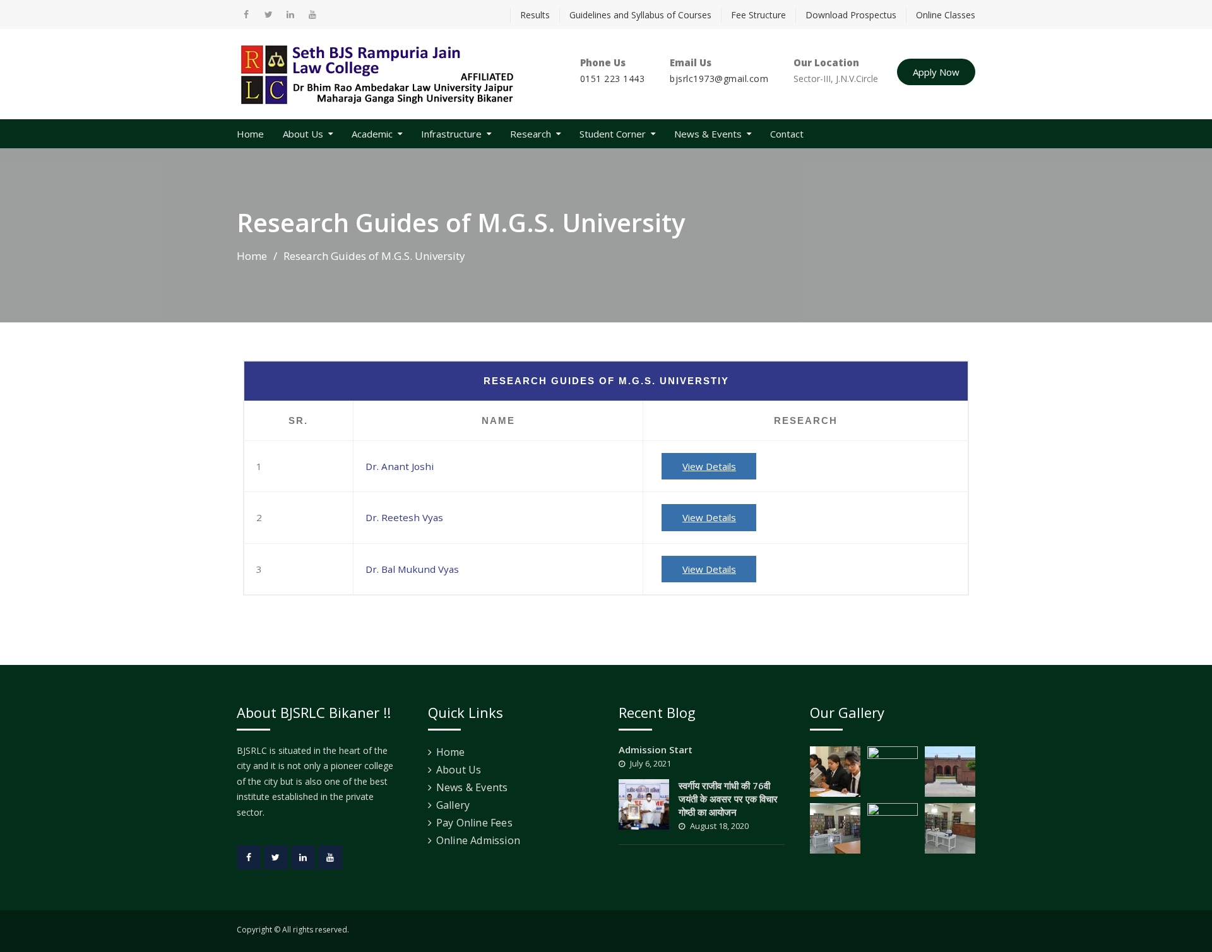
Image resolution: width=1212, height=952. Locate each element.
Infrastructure (451, 133)
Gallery (453, 805)
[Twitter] (276, 857)
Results (535, 15)
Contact (787, 133)
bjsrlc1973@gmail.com (719, 78)
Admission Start (655, 749)
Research (530, 133)
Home (250, 133)
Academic (372, 133)
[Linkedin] (303, 857)
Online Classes (945, 15)
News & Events (708, 133)
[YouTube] (330, 857)
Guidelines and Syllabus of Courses (640, 15)
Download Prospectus (850, 15)
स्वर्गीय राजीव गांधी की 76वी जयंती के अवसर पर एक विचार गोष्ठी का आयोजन (728, 798)
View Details (709, 466)
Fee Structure (758, 15)
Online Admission (478, 840)
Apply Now (936, 72)
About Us (303, 133)
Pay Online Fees (474, 823)
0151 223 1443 (612, 78)
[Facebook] (249, 857)
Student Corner (612, 133)
